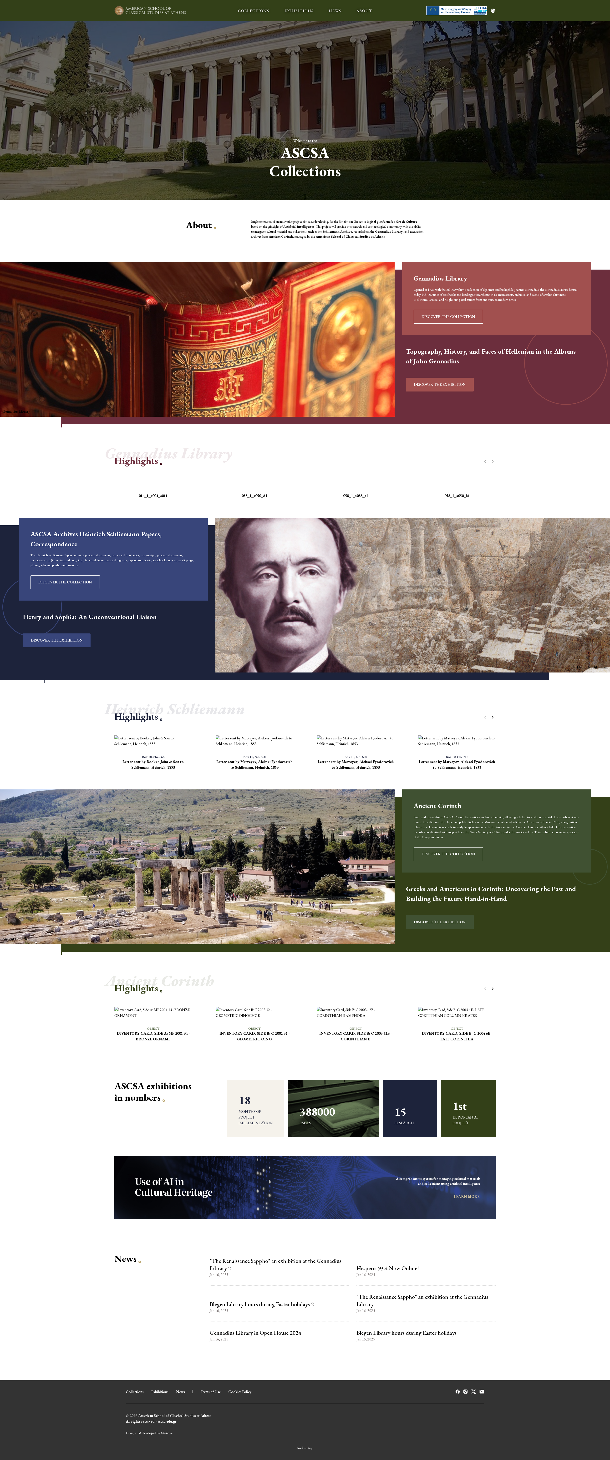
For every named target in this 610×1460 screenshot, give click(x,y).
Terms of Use (210, 1391)
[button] (493, 717)
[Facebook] (457, 1391)
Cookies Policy (239, 1391)
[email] (481, 1391)
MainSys (166, 1432)
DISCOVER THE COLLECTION (448, 316)
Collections (135, 1391)
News (180, 1391)
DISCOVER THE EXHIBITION (440, 384)
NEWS (335, 10)
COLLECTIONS (253, 10)
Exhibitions (159, 1391)
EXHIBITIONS (299, 10)
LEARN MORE (467, 1196)
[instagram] (465, 1391)
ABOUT (364, 10)
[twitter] (473, 1391)
